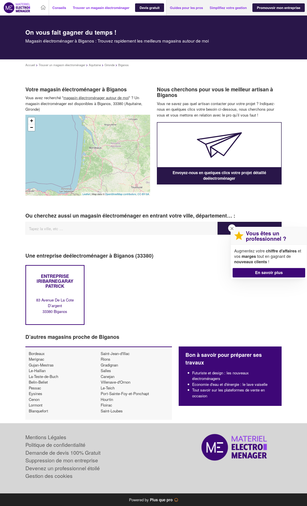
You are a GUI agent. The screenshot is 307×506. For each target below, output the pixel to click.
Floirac (106, 405)
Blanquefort (38, 411)
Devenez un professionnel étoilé (62, 468)
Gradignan (109, 365)
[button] (59, 7)
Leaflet (86, 194)
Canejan (107, 376)
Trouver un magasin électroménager (62, 65)
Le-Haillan (37, 370)
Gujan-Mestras (41, 365)
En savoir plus (269, 272)
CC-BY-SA (143, 194)
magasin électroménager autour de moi (96, 97)
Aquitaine (95, 65)
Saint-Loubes (112, 411)
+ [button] (31, 121)
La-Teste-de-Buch (43, 376)
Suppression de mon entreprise (61, 460)
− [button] (31, 127)
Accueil (30, 65)
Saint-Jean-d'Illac (115, 353)
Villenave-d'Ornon (115, 382)
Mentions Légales (45, 437)
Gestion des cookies (49, 475)
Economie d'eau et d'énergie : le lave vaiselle (229, 384)
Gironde (110, 65)
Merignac (36, 359)
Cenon (34, 399)
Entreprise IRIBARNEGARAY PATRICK (55, 281)
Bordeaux (37, 353)
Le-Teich (108, 388)
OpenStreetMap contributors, (121, 194)
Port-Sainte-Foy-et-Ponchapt (125, 393)
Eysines (35, 393)
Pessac (35, 388)
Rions (105, 359)
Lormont (35, 405)
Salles (106, 370)
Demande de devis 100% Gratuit (62, 452)
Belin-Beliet (38, 382)
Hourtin (107, 399)
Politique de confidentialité (55, 444)
